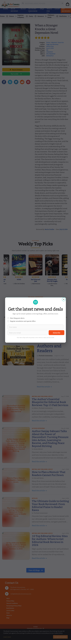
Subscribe (56, 333)
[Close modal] (63, 299)
